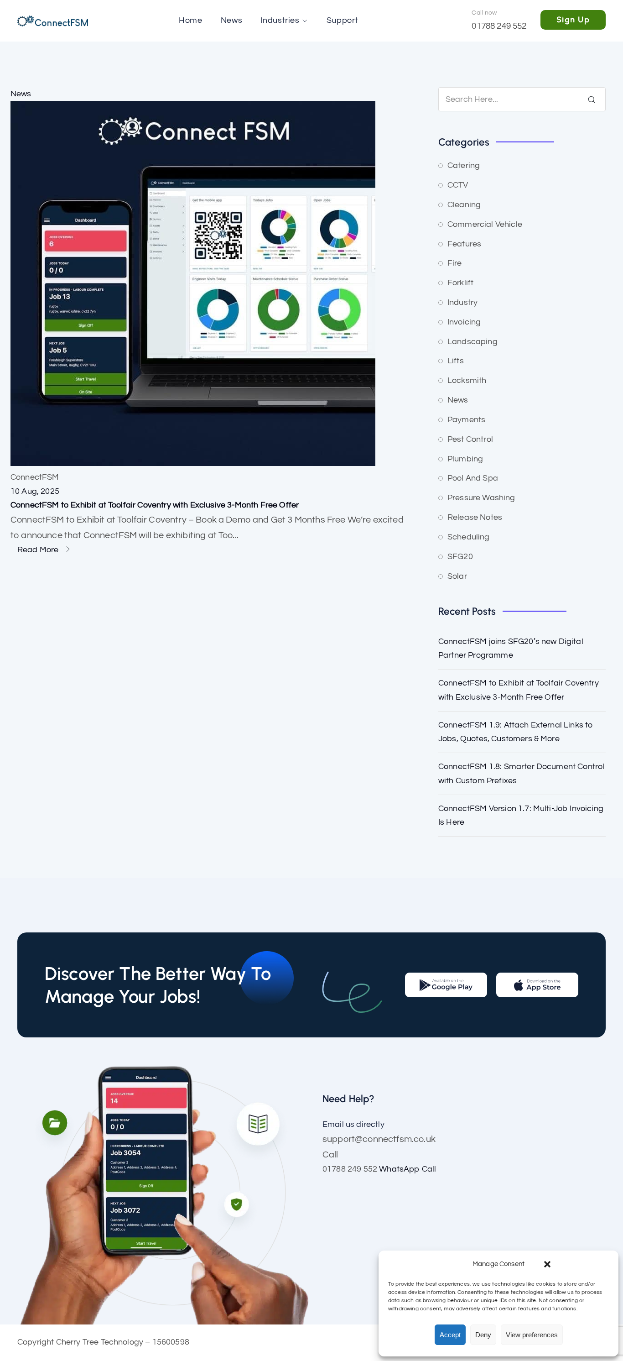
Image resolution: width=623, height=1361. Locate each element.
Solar (457, 576)
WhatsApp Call (407, 1169)
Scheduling (468, 537)
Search (591, 99)
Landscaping (472, 341)
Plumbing (465, 459)
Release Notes (474, 517)
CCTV (457, 185)
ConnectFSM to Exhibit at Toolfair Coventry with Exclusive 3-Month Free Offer (154, 505)
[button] (547, 1264)
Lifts (455, 360)
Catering (463, 165)
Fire (454, 263)
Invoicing (464, 322)
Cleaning (464, 204)
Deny (483, 1335)
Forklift (460, 282)
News (20, 93)
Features (464, 244)
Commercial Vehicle (484, 224)
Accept (450, 1335)
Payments (466, 419)
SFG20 (460, 556)
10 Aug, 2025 (34, 491)
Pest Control (470, 439)
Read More (39, 549)
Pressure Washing (481, 497)
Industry (462, 302)
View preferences (532, 1335)
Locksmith (466, 380)
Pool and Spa (472, 478)
